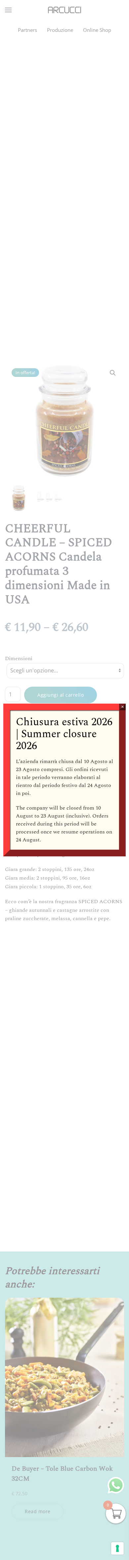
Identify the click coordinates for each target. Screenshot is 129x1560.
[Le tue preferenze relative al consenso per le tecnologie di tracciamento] (117, 1548)
